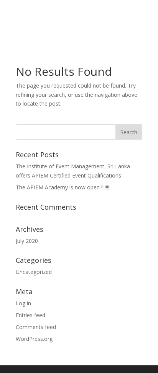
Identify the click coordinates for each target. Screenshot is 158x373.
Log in (23, 303)
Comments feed (36, 327)
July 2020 (27, 240)
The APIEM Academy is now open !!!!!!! (62, 187)
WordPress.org (34, 338)
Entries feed (30, 315)
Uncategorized (34, 271)
